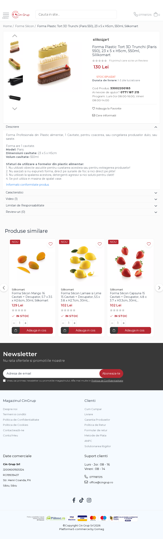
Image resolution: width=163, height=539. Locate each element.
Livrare (88, 414)
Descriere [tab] (12, 127)
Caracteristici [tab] (14, 192)
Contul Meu (10, 435)
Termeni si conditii (14, 414)
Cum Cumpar (93, 409)
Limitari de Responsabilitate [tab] (25, 205)
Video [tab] (11, 199)
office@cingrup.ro (101, 482)
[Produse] (6, 14)
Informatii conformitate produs (27, 184)
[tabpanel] (53, 63)
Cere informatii (105, 115)
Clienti (89, 401)
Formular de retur (95, 430)
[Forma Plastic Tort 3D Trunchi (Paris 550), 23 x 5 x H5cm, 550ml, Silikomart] (53, 63)
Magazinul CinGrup (19, 401)
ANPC (88, 440)
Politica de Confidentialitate (107, 380)
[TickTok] (81, 500)
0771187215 (95, 477)
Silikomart (18, 289)
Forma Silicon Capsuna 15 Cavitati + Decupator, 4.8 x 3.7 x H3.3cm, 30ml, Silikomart (128, 296)
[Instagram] (89, 500)
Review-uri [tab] (15, 212)
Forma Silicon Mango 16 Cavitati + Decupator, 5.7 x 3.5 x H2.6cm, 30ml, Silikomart (32, 296)
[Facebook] (74, 500)
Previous (14, 36)
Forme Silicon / (26, 26)
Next (14, 108)
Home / (9, 26)
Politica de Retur (95, 424)
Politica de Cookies (15, 424)
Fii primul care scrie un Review (128, 60)
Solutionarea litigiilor (97, 446)
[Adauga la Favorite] (50, 243)
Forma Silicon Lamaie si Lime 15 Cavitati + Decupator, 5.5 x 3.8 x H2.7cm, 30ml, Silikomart (81, 296)
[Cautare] (121, 14)
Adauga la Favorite (108, 108)
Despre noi (10, 409)
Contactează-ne (13, 430)
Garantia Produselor (97, 419)
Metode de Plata (95, 435)
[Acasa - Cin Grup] (20, 15)
